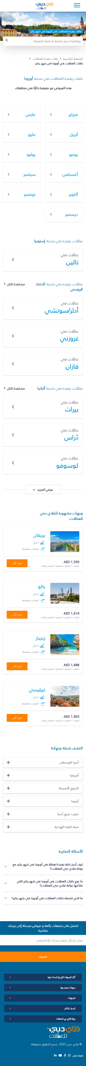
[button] (43, 762)
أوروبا (75, 801)
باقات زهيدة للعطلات (45, 59)
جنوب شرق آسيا (68, 814)
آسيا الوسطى (69, 762)
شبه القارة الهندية (67, 826)
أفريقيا (74, 775)
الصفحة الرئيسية (73, 59)
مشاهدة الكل (16, 284)
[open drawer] (77, 6)
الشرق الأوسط (69, 788)
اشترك (43, 956)
